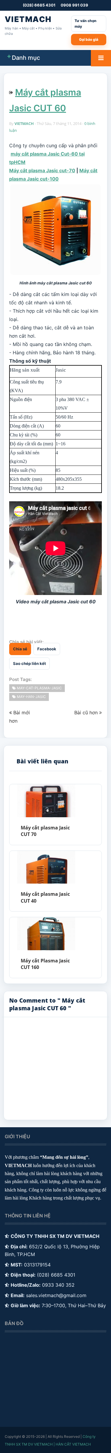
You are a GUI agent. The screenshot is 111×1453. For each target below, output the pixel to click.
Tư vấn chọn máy (85, 23)
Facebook (46, 648)
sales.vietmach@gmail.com (56, 1295)
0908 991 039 (74, 5)
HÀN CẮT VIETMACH (73, 1444)
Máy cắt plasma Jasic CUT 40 (45, 897)
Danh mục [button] (26, 57)
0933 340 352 (58, 1285)
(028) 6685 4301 (39, 5)
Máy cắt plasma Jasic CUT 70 (45, 830)
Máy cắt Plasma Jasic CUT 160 (45, 963)
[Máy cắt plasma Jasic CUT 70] (46, 800)
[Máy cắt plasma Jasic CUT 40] (46, 867)
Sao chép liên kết (29, 663)
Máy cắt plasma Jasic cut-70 (42, 170)
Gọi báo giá (88, 39)
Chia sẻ (20, 648)
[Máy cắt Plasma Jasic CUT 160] (46, 933)
